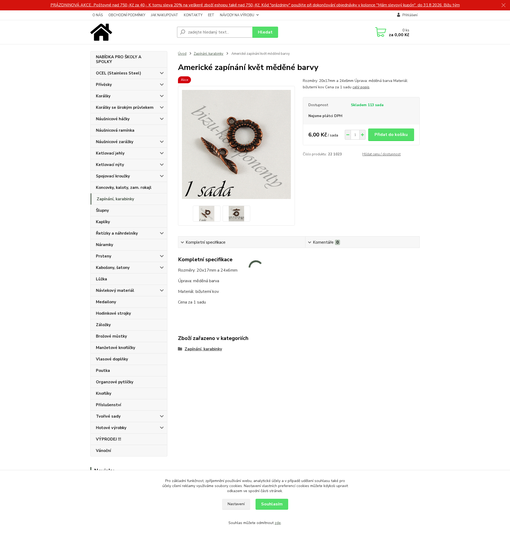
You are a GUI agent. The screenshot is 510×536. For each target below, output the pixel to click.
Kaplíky (103, 222)
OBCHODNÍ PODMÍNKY (126, 15)
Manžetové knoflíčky (115, 347)
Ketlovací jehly (110, 153)
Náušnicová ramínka (115, 130)
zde (278, 522)
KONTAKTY (193, 15)
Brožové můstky (111, 336)
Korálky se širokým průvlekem (125, 107)
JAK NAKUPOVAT (164, 15)
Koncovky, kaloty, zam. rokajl (123, 187)
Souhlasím (272, 504)
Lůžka (101, 279)
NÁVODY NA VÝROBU (237, 15)
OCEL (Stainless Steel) (118, 73)
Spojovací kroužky (113, 176)
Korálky (103, 96)
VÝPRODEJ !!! (108, 439)
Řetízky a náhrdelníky (117, 233)
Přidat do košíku (391, 135)
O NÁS (97, 15)
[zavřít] (503, 5)
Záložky (103, 324)
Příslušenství (108, 405)
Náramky (104, 244)
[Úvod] (131, 32)
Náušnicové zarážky (114, 141)
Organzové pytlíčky (114, 382)
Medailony (106, 302)
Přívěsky (104, 84)
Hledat (265, 32)
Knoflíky (103, 393)
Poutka (103, 370)
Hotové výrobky (111, 427)
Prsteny (103, 256)
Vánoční (103, 450)
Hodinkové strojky (113, 313)
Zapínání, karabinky (115, 199)
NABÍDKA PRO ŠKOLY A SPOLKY (118, 59)
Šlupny (102, 210)
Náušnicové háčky (113, 119)
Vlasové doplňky (112, 359)
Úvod (182, 53)
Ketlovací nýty (110, 164)
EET (211, 15)
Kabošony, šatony (113, 267)
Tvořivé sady (108, 416)
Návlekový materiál (115, 290)
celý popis (360, 87)
